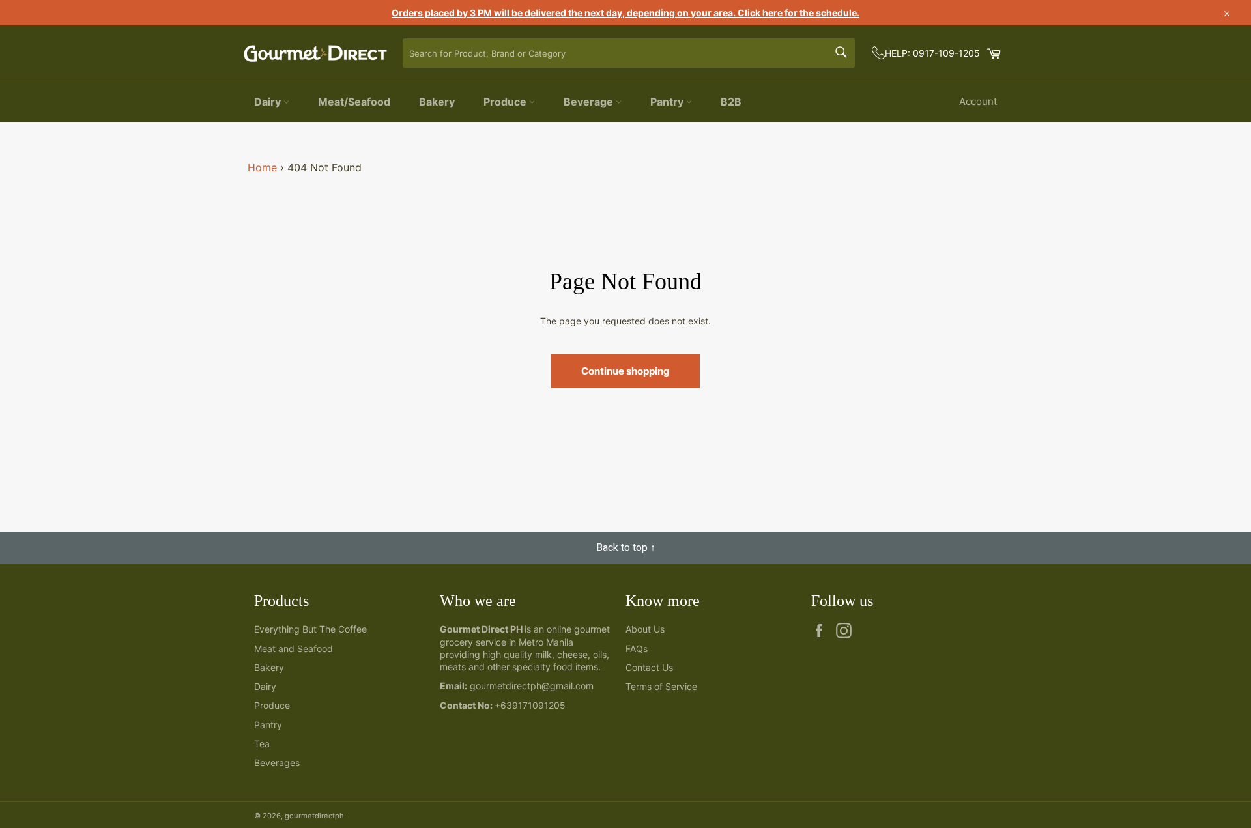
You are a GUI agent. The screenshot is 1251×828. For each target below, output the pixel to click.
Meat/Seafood (354, 101)
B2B (731, 101)
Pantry (668, 101)
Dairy (268, 101)
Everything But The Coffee (310, 629)
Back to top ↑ (625, 547)
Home (262, 167)
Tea (262, 743)
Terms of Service (661, 686)
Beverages (277, 762)
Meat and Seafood (293, 648)
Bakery (437, 101)
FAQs (637, 648)
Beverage (590, 101)
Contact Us (649, 667)
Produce (506, 101)
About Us (645, 629)
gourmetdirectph (314, 815)
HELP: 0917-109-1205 (932, 53)
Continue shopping (625, 371)
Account (978, 101)
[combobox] (628, 53)
